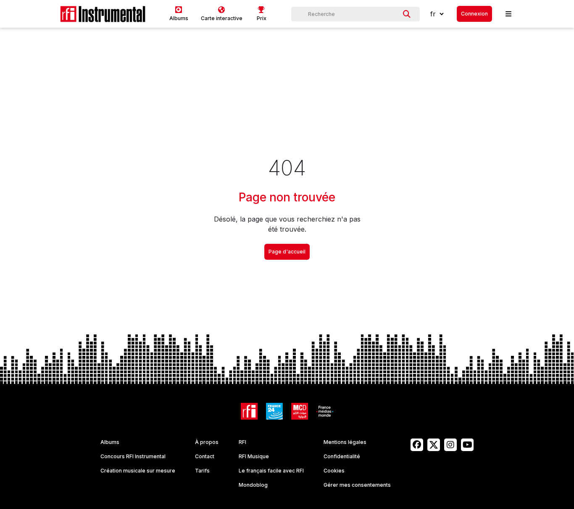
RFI (242, 442)
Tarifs (202, 470)
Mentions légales (345, 442)
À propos (207, 442)
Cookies (334, 470)
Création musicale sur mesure (137, 470)
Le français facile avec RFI (271, 470)
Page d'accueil (287, 251)
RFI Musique (254, 456)
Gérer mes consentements (357, 485)
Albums (109, 442)
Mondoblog (253, 485)
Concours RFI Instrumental (133, 456)
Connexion (474, 13)
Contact (204, 456)
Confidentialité (342, 456)
